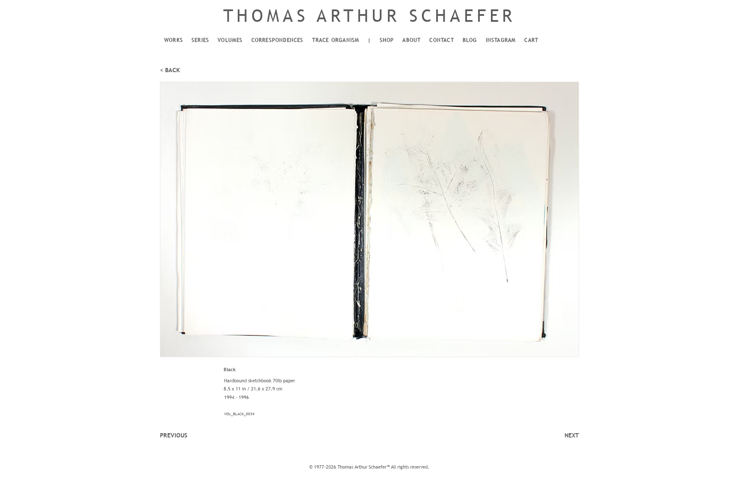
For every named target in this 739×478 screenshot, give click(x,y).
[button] (173, 40)
